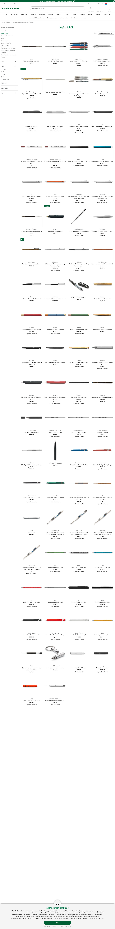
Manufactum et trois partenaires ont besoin (25, 911)
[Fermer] (114, 1)
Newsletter (14, 3)
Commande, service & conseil (95, 3)
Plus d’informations (65, 926)
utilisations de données (82, 911)
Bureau (9, 22)
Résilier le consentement (50, 926)
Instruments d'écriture (18, 22)
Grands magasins (6, 3)
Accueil (3, 22)
